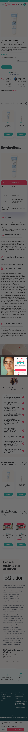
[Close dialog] (26, 357)
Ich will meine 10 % (21, 370)
